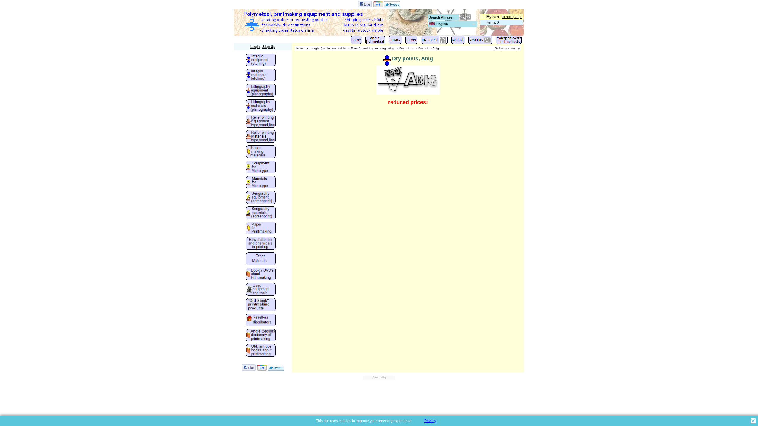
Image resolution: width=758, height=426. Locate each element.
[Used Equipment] (261, 290)
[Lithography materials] (261, 106)
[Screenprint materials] (261, 213)
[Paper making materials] (261, 152)
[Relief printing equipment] (261, 121)
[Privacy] (395, 41)
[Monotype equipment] (261, 167)
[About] (375, 41)
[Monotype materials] (261, 183)
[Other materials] (261, 259)
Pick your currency (507, 48)
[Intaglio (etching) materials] (261, 76)
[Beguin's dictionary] (261, 336)
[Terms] (411, 41)
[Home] (356, 41)
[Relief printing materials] (261, 137)
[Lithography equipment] (261, 91)
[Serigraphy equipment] (261, 198)
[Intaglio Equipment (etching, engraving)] (261, 60)
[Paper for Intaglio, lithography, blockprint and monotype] (261, 228)
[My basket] (434, 41)
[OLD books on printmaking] (261, 351)
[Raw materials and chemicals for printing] (261, 244)
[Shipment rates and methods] (509, 41)
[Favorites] (480, 41)
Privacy (430, 421)
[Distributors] (261, 320)
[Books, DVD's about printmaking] (261, 274)
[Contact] (458, 41)
